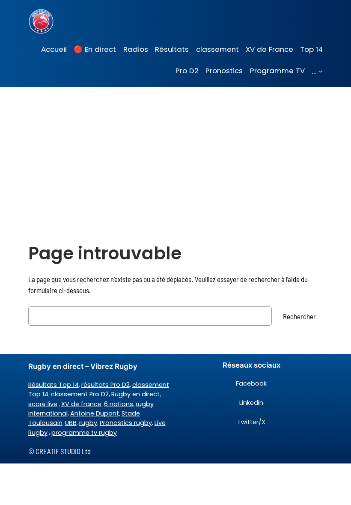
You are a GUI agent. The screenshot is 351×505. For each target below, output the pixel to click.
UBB (71, 423)
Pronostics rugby (126, 423)
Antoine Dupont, (95, 413)
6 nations (118, 404)
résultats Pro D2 (105, 384)
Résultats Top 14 (53, 384)
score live (42, 404)
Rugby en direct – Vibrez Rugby (82, 366)
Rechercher (299, 316)
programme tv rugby (84, 432)
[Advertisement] (175, 155)
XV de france (81, 404)
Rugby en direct (135, 394)
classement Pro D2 (80, 394)
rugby (88, 423)
